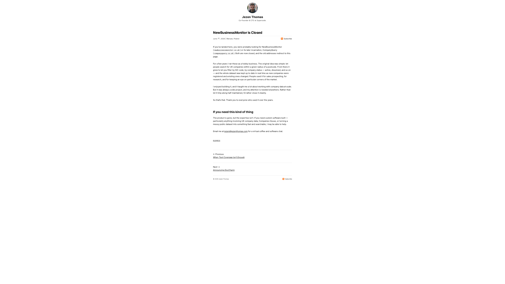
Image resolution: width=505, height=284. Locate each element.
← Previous (229, 156)
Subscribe (288, 39)
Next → (224, 168)
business (216, 140)
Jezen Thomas (252, 17)
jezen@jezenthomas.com (236, 131)
